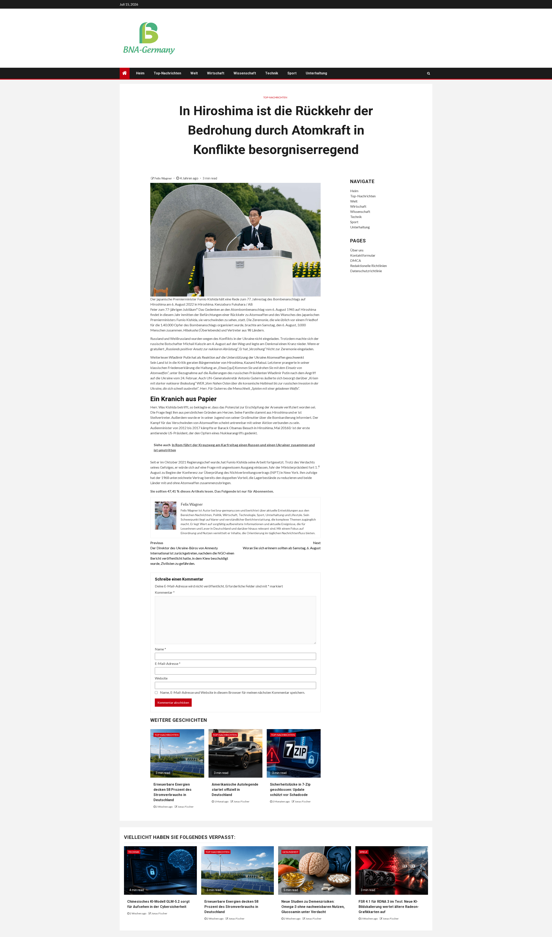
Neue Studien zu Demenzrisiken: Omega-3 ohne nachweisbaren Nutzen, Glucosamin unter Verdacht (313, 906)
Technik (271, 73)
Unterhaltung (316, 73)
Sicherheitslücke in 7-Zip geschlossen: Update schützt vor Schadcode (290, 789)
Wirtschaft (215, 73)
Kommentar (165, 592)
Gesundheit (290, 852)
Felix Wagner (163, 178)
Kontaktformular (362, 255)
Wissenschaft (245, 73)
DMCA (355, 260)
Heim (140, 73)
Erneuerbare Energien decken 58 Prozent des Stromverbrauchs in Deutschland (231, 906)
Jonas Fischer (186, 806)
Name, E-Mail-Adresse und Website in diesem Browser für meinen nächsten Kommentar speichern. (232, 692)
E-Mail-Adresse (167, 663)
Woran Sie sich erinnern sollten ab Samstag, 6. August (282, 545)
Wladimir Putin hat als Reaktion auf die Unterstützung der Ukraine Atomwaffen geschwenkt (236, 357)
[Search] (428, 73)
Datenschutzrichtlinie (366, 271)
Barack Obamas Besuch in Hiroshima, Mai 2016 (253, 428)
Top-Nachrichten (167, 73)
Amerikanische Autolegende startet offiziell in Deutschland (235, 789)
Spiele (363, 852)
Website (161, 678)
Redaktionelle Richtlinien (368, 266)
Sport (291, 73)
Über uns (357, 250)
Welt (194, 73)
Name (160, 649)
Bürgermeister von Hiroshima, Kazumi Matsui (232, 362)
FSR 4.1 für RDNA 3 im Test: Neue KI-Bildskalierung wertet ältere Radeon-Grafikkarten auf (389, 906)
